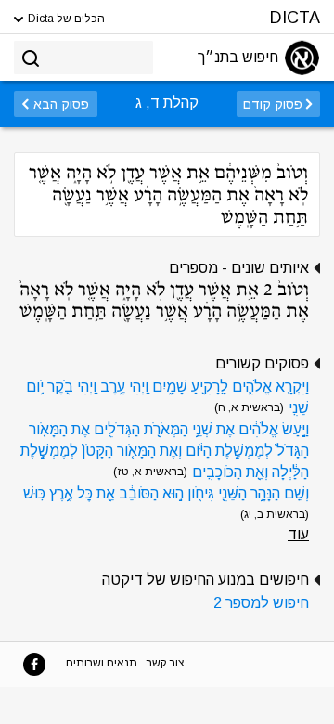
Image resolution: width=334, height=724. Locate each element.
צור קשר (166, 662)
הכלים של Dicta (65, 18)
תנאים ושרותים (101, 662)
